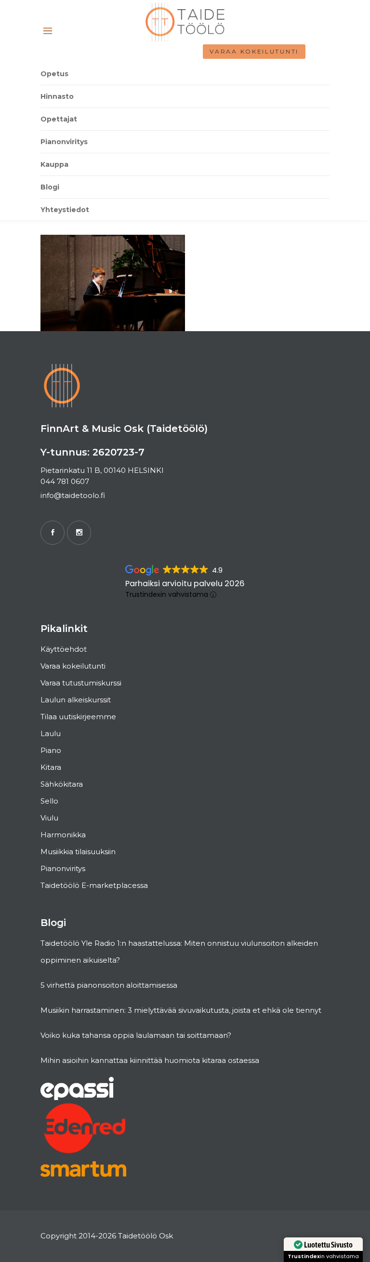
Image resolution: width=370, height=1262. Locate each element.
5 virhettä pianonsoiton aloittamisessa (108, 985)
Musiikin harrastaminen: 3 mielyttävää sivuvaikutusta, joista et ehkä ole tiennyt (180, 1010)
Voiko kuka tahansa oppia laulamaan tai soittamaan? (135, 1035)
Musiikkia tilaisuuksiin (78, 851)
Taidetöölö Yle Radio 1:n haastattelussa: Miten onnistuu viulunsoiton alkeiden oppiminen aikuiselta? (179, 952)
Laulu (50, 733)
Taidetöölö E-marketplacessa (94, 885)
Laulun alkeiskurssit (75, 699)
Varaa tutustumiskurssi (80, 682)
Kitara (50, 767)
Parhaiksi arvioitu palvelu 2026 (185, 583)
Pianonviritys (62, 868)
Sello (49, 801)
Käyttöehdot (63, 649)
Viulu (49, 817)
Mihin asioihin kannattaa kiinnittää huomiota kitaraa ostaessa (149, 1060)
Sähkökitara (61, 784)
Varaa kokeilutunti (254, 51)
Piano (50, 750)
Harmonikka (63, 834)
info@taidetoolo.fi (72, 495)
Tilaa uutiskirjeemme (78, 716)
